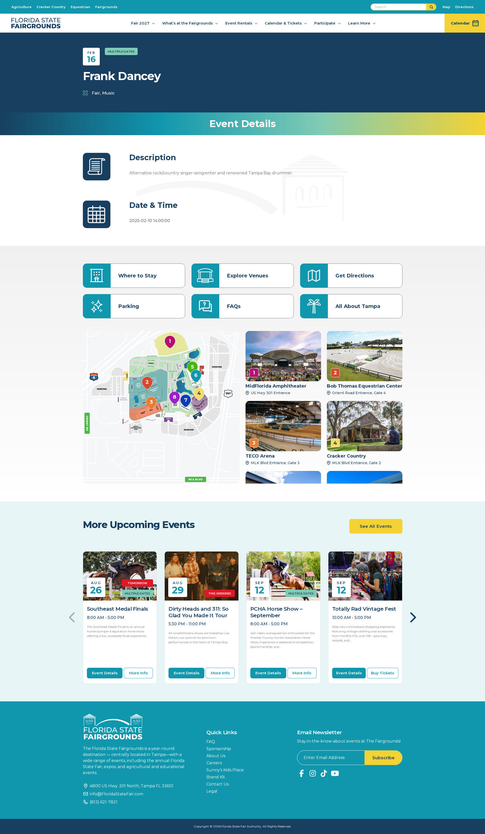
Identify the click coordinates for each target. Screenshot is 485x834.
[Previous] (73, 617)
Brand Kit (215, 777)
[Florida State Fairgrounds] (137, 727)
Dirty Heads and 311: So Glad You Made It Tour (198, 612)
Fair (96, 93)
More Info (138, 673)
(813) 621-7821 (103, 802)
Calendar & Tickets (283, 23)
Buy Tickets (382, 673)
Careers (214, 762)
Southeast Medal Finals (117, 609)
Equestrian (80, 7)
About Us (215, 755)
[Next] (412, 617)
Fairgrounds (106, 7)
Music (108, 93)
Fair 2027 (140, 23)
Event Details (104, 673)
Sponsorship (218, 748)
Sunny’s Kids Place (225, 770)
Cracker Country (51, 7)
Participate (324, 23)
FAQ (210, 741)
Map (446, 7)
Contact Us (217, 784)
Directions (464, 7)
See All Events (376, 526)
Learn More (359, 23)
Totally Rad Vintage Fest (364, 609)
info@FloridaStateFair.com (116, 794)
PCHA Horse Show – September (276, 612)
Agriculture (21, 7)
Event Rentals (238, 23)
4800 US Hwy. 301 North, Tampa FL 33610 (131, 785)
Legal (211, 791)
